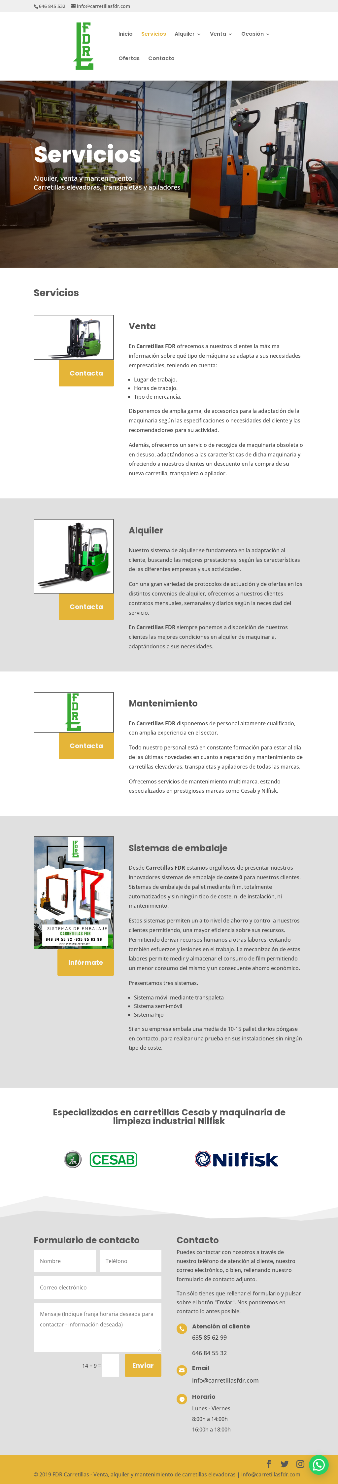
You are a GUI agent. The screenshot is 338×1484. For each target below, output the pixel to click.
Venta (218, 35)
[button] (319, 1465)
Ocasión (252, 35)
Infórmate (85, 962)
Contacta (86, 373)
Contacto (161, 59)
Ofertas (129, 59)
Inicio (125, 35)
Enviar (143, 1365)
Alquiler (185, 35)
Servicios (153, 35)
